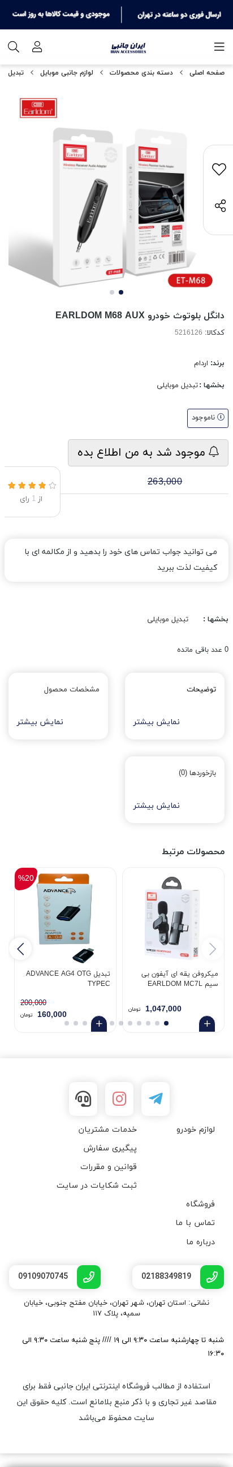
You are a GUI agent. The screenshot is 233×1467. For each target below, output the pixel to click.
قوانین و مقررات (108, 1167)
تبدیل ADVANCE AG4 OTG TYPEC (68, 979)
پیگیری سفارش (110, 1148)
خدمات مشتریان (108, 1130)
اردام (201, 363)
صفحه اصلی (207, 72)
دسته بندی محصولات (141, 72)
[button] (20, 948)
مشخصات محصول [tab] (72, 690)
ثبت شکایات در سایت (97, 1186)
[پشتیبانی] (83, 1099)
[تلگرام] (155, 1099)
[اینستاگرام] (119, 1099)
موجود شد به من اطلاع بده (143, 453)
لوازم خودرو (195, 1130)
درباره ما (200, 1242)
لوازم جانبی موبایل (66, 72)
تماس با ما (195, 1223)
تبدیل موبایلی (177, 385)
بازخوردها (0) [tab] (197, 773)
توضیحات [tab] (201, 690)
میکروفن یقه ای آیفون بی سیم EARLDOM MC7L (179, 979)
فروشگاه (200, 1204)
